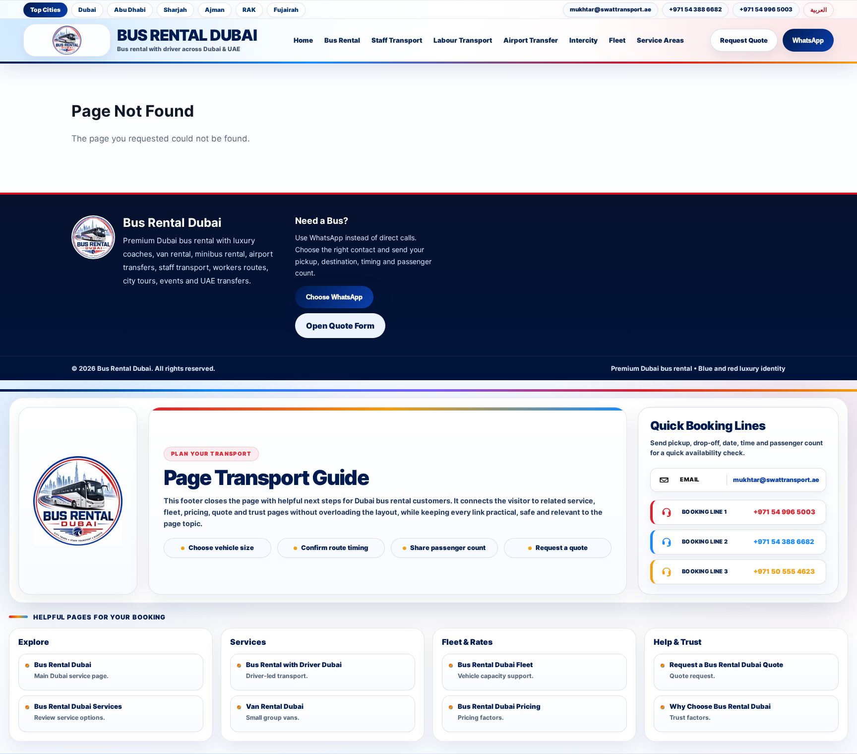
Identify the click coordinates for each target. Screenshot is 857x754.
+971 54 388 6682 (695, 9)
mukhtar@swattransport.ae (610, 9)
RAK (249, 9)
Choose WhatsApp (334, 297)
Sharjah (175, 9)
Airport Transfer (530, 40)
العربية (818, 9)
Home (303, 40)
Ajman (215, 9)
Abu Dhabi (130, 9)
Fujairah (286, 9)
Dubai (87, 9)
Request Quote (744, 40)
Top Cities (45, 9)
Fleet (617, 40)
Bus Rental (342, 40)
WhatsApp (808, 40)
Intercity (583, 40)
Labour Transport (462, 40)
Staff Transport (396, 40)
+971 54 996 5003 (766, 9)
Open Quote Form (340, 326)
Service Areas (660, 40)
